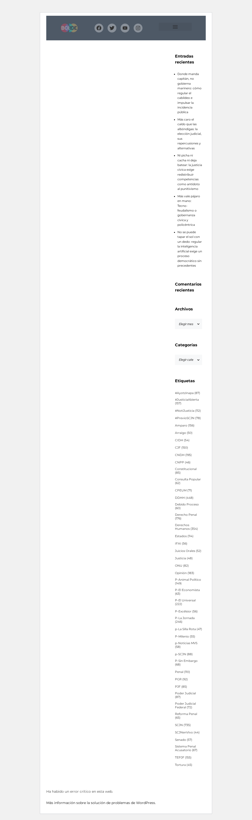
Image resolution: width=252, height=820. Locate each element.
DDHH (184, 498)
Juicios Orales (188, 551)
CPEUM (183, 490)
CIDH (182, 440)
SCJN (183, 725)
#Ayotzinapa (187, 393)
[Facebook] (98, 28)
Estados (184, 536)
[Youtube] (125, 28)
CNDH (183, 455)
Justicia (184, 558)
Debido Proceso (187, 506)
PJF (181, 686)
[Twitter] (112, 28)
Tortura (183, 765)
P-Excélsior (186, 611)
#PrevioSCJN (188, 418)
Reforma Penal (186, 715)
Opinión (184, 573)
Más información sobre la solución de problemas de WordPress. (101, 803)
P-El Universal (185, 602)
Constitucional (186, 470)
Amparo (184, 425)
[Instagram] (138, 28)
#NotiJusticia (188, 410)
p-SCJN (184, 654)
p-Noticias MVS (186, 645)
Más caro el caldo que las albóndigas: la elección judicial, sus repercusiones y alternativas (189, 134)
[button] (175, 27)
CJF (181, 447)
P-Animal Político (188, 581)
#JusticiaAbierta (187, 401)
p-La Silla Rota (188, 629)
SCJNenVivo (187, 732)
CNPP (182, 462)
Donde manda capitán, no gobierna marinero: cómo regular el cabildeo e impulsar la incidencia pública (189, 93)
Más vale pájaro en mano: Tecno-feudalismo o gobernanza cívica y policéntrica (188, 211)
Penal (182, 672)
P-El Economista (187, 591)
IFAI (181, 543)
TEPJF (183, 757)
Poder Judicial (185, 695)
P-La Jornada (185, 619)
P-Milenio (185, 636)
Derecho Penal (186, 516)
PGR (181, 679)
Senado (183, 740)
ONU (182, 565)
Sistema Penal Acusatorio (186, 748)
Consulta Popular (188, 481)
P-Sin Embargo (186, 662)
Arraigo (183, 433)
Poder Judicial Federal (185, 705)
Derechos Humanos (186, 527)
